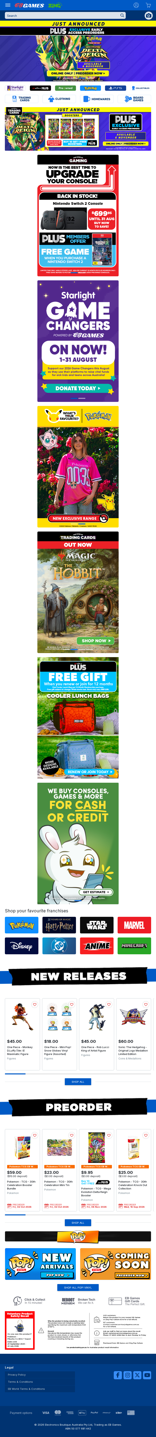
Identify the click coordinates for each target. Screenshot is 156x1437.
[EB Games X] (137, 1375)
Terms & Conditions (20, 1381)
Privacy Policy (17, 1374)
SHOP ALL (78, 1081)
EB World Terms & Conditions (26, 1388)
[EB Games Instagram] (128, 1375)
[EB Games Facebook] (118, 1375)
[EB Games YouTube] (147, 1375)
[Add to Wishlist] (35, 1004)
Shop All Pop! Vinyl (78, 1287)
